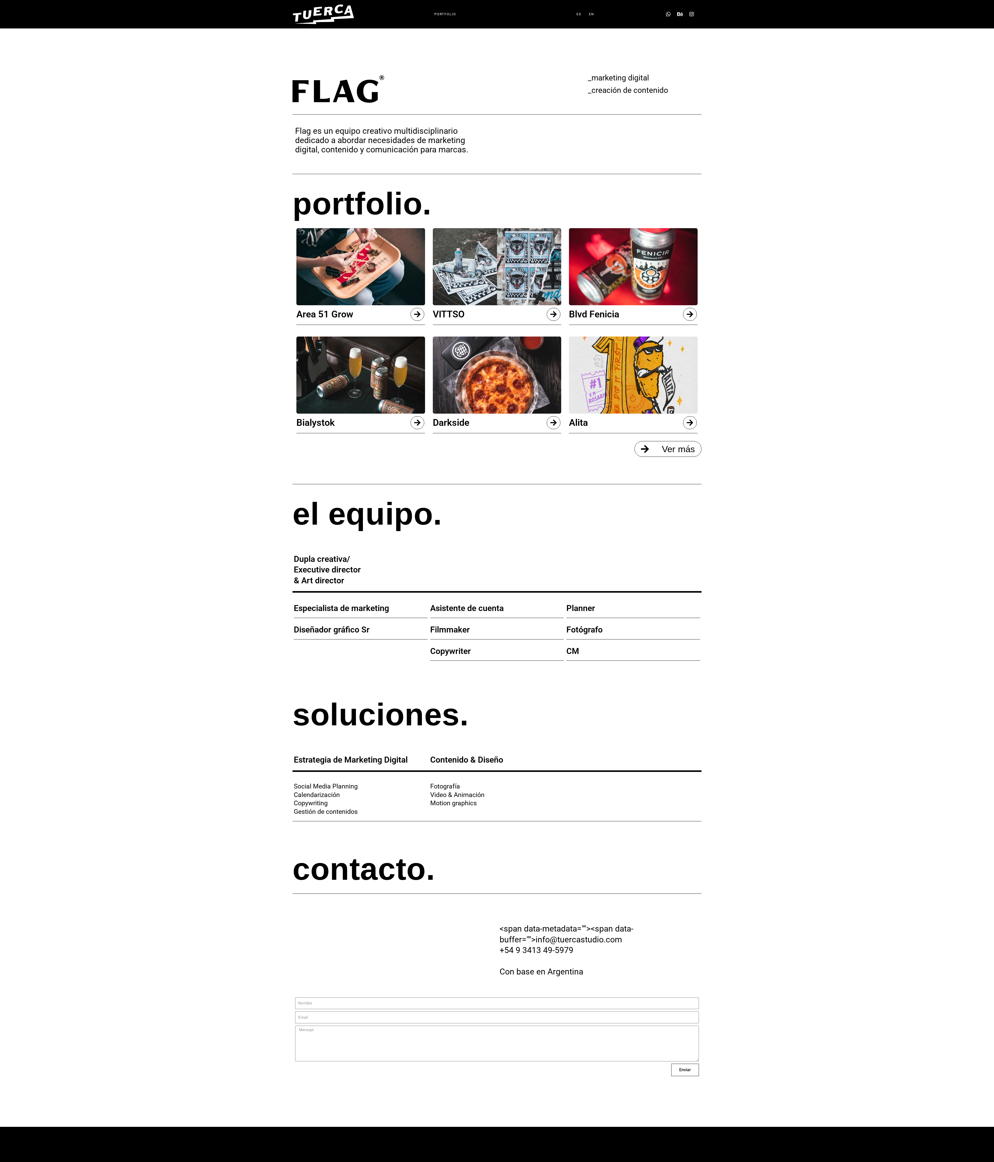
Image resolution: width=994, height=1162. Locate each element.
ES (578, 14)
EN (591, 14)
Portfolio (445, 14)
